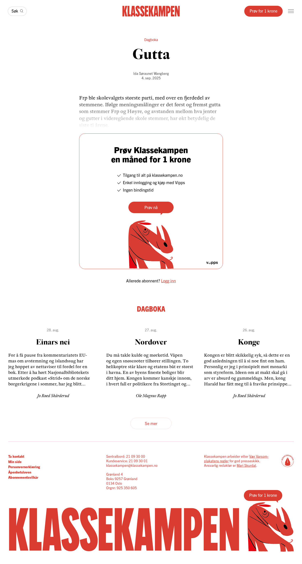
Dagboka (151, 39)
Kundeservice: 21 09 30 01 (127, 461)
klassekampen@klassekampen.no (132, 465)
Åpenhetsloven (19, 472)
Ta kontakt (16, 456)
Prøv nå (151, 207)
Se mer (151, 423)
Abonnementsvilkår (23, 477)
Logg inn (168, 280)
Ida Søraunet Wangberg (151, 73)
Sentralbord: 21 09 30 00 (125, 456)
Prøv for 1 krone (263, 10)
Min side (15, 461)
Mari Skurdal (246, 465)
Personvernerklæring (24, 467)
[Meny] (291, 11)
